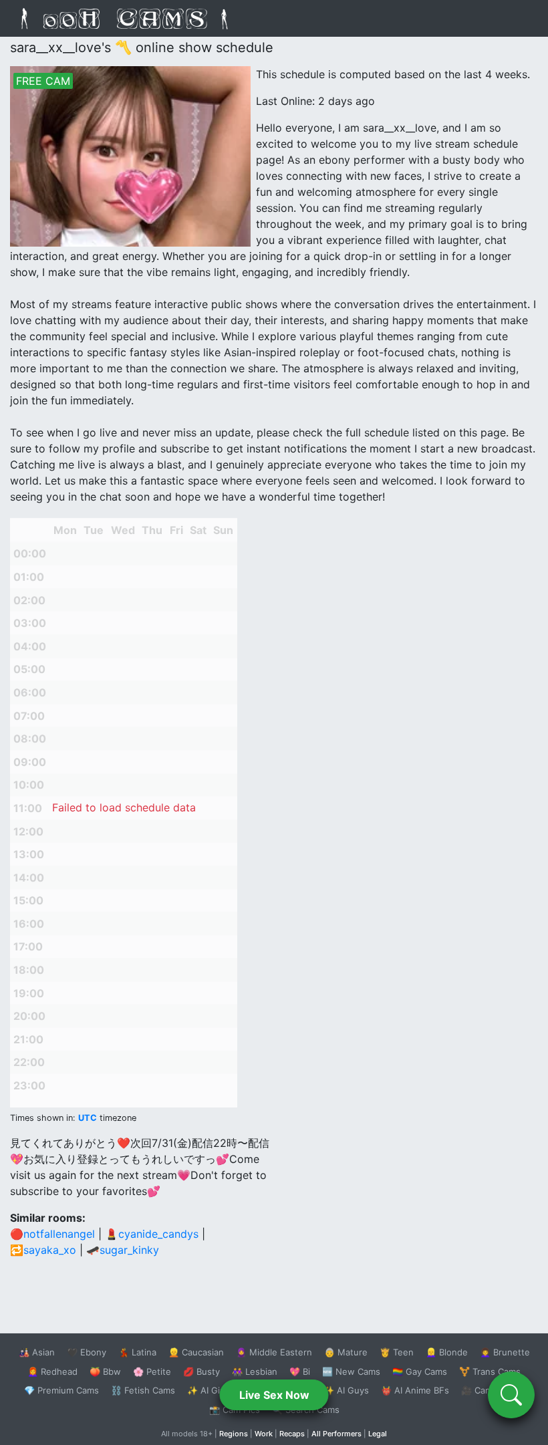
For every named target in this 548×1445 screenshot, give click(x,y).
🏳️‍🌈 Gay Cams (419, 1371)
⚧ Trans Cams (490, 1371)
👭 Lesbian (254, 1371)
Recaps (292, 1433)
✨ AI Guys (346, 1390)
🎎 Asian (37, 1352)
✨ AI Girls (208, 1390)
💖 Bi (299, 1371)
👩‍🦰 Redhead (52, 1371)
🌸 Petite (152, 1371)
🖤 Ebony (86, 1352)
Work (264, 1433)
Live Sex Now (274, 1395)
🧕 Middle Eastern (274, 1352)
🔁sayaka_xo (43, 1250)
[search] (511, 1394)
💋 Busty (201, 1371)
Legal (377, 1433)
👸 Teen (397, 1352)
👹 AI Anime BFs (415, 1390)
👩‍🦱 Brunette (505, 1352)
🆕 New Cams (351, 1371)
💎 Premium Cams (61, 1390)
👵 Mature (346, 1352)
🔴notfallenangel (52, 1233)
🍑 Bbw (105, 1371)
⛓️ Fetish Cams (143, 1390)
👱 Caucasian (196, 1352)
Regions (233, 1433)
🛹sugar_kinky (122, 1250)
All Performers (336, 1433)
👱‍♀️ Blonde (447, 1352)
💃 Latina (137, 1352)
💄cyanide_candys (151, 1233)
